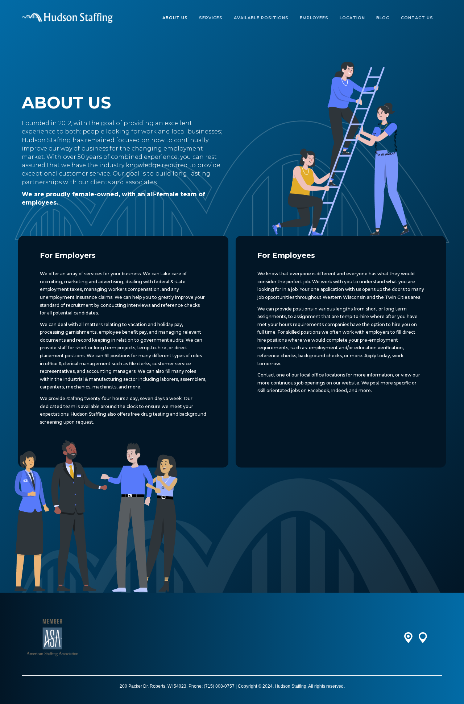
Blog (383, 17)
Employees (314, 17)
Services (211, 17)
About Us (175, 17)
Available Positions (261, 17)
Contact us (417, 17)
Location (352, 17)
